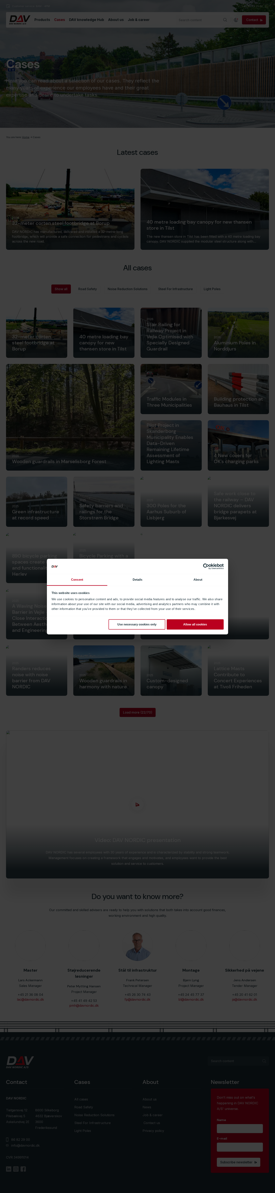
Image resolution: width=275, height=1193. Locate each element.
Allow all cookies (195, 624)
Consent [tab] (77, 579)
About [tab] (197, 579)
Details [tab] (138, 579)
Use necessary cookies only (136, 624)
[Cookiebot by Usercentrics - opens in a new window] (206, 566)
